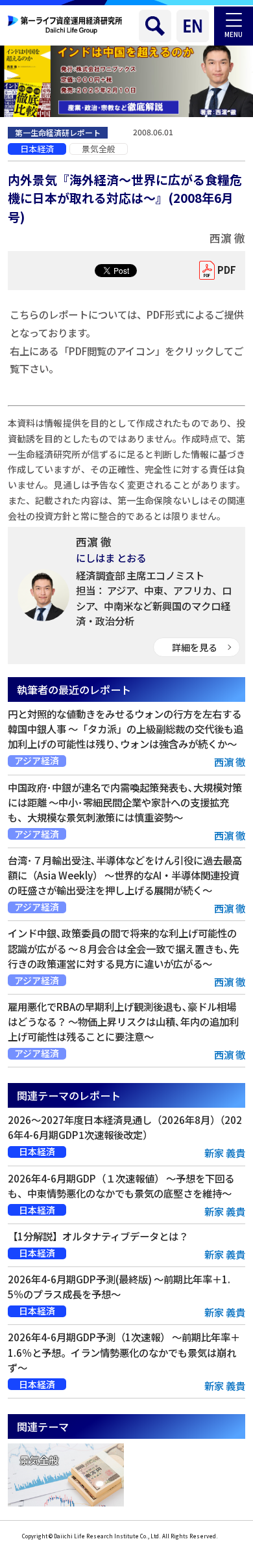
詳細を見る (194, 647)
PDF (226, 269)
